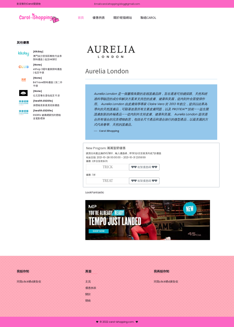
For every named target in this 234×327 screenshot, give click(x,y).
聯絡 (88, 301)
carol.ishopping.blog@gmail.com (120, 4)
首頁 (81, 17)
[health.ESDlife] (43, 100)
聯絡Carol (148, 17)
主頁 (88, 282)
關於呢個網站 (122, 17)
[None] (37, 64)
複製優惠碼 (144, 167)
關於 (88, 294)
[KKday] (38, 51)
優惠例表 (99, 17)
